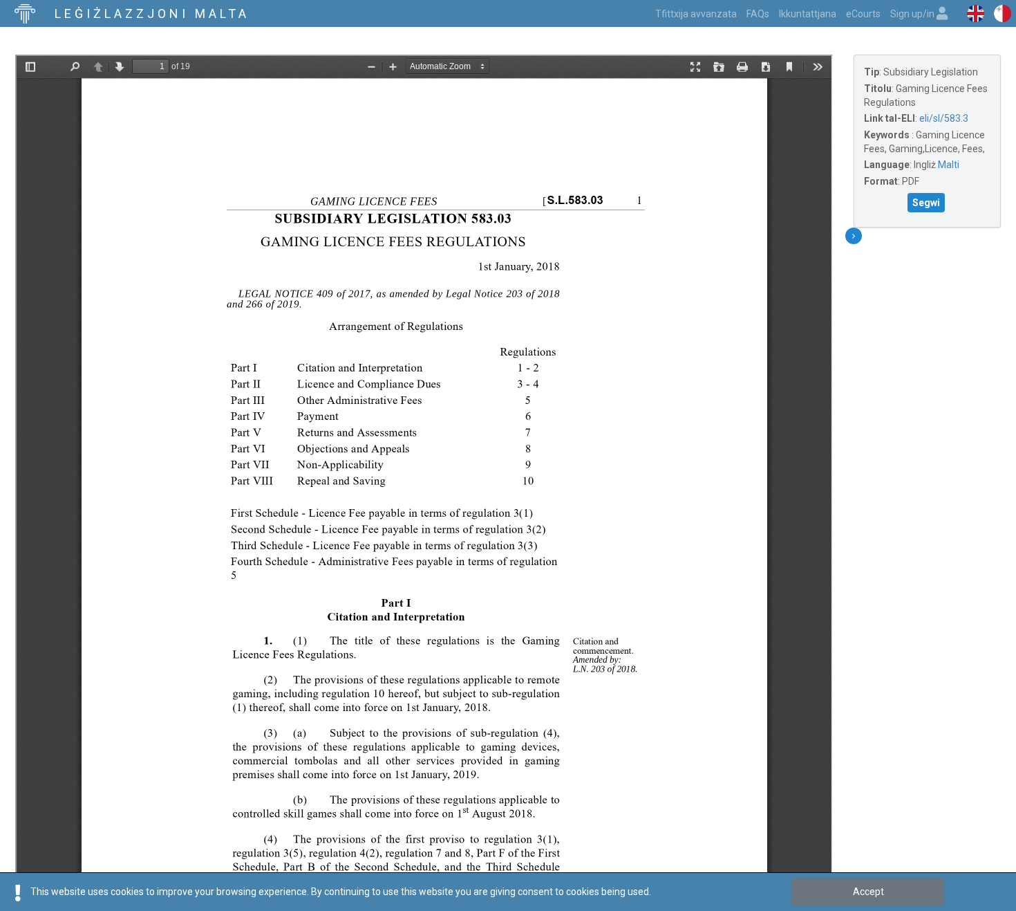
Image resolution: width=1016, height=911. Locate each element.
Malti (948, 164)
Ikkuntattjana (807, 13)
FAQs (757, 13)
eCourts (863, 13)
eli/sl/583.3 (943, 118)
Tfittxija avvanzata (696, 13)
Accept (868, 891)
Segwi (926, 202)
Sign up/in (913, 13)
